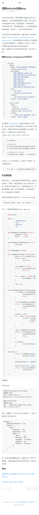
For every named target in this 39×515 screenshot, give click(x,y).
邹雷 (19, 3)
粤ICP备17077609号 (27, 502)
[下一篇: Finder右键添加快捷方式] (9, 488)
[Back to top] (29, 488)
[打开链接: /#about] (35, 2)
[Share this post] (35, 488)
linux (15, 11)
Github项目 (13, 123)
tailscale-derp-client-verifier (12, 482)
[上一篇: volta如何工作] (4, 488)
